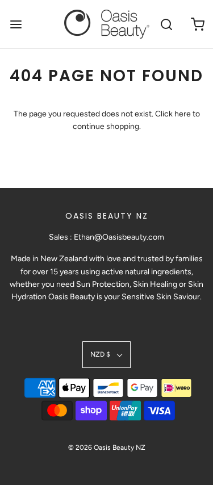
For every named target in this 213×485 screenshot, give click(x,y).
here (182, 114)
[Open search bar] (166, 24)
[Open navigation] (15, 24)
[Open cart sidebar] (197, 24)
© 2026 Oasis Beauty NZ (106, 447)
